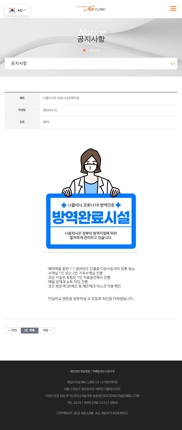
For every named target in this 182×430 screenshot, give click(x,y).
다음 (45, 330)
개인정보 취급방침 (80, 371)
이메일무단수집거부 (103, 371)
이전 (14, 330)
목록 (32, 330)
